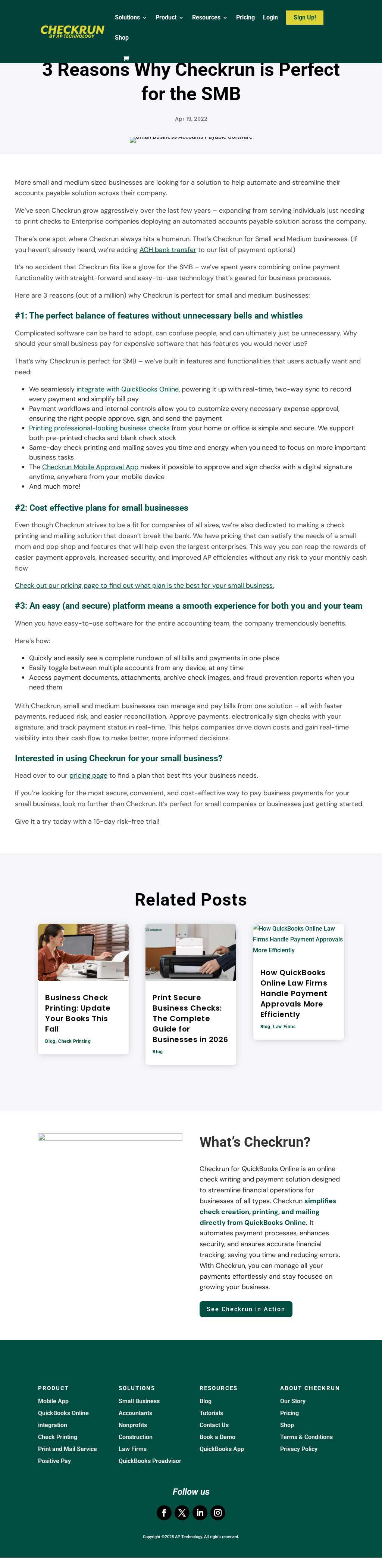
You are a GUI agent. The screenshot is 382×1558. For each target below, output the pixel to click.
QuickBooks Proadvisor (150, 1461)
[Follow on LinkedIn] (199, 1512)
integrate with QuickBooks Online (127, 389)
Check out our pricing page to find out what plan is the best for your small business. (144, 585)
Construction (136, 1437)
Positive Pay (54, 1461)
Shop (122, 38)
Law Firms (284, 1026)
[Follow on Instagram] (217, 1512)
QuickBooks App (222, 1449)
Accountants (135, 1413)
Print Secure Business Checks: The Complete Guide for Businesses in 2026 (190, 1018)
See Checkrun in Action (246, 1309)
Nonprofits (133, 1425)
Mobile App (53, 1401)
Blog (50, 1041)
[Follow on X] (182, 1512)
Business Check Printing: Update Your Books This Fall (78, 1013)
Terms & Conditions (306, 1437)
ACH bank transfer (168, 249)
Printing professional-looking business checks (99, 428)
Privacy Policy (298, 1449)
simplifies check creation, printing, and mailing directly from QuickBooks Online (268, 1211)
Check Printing (74, 1041)
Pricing (245, 18)
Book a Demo (217, 1437)
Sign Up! (305, 17)
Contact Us (214, 1425)
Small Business (139, 1401)
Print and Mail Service (67, 1449)
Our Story (293, 1401)
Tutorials (211, 1413)
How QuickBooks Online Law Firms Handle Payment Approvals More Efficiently (294, 993)
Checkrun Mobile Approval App (90, 467)
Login (270, 18)
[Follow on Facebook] (164, 1512)
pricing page (88, 775)
